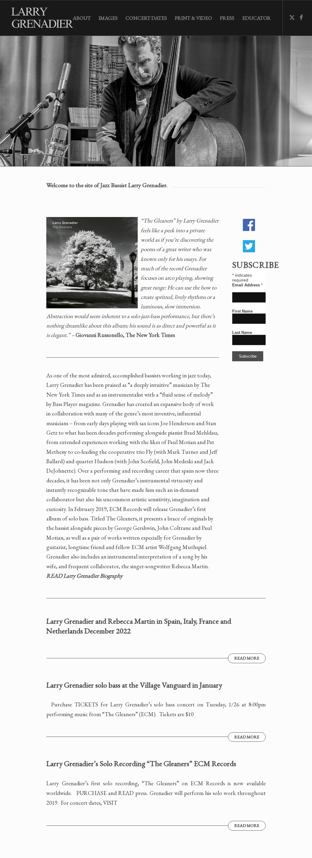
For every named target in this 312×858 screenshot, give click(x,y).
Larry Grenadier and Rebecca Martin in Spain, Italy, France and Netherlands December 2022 (138, 626)
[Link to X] (292, 17)
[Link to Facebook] (301, 17)
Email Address (247, 285)
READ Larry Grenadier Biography (84, 576)
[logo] (44, 18)
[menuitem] (82, 18)
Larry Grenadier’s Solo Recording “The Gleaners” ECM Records (141, 763)
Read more (246, 658)
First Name (242, 311)
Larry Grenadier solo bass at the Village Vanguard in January (134, 685)
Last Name (242, 332)
